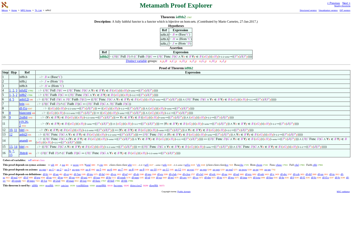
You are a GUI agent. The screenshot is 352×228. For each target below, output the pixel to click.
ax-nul (229, 169)
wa (63, 164)
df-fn (281, 177)
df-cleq (186, 174)
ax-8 (131, 169)
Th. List (38, 10)
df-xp (159, 177)
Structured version (308, 10)
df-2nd (56, 180)
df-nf (125, 174)
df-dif (309, 174)
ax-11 (166, 169)
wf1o (187, 164)
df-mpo (31, 180)
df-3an (77, 174)
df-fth (124, 180)
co (227, 164)
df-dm (207, 177)
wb (52, 164)
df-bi (45, 174)
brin (21, 104)
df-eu (160, 174)
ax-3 (66, 169)
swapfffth (101, 185)
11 (15, 130)
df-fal (102, 174)
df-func (96, 180)
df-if (25, 177)
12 (10, 134)
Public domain (184, 191)
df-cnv (183, 177)
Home (14, 10)
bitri (21, 130)
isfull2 (23, 90)
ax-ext (190, 169)
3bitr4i (23, 153)
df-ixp (83, 180)
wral (88, 164)
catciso (65, 185)
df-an (56, 174)
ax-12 (178, 169)
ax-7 (120, 169)
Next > (346, 3)
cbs (241, 164)
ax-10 (153, 169)
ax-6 (109, 169)
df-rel (171, 177)
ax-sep (216, 169)
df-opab (121, 177)
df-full (110, 180)
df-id (147, 177)
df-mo (148, 174)
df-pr (60, 177)
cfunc (279, 164)
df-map (70, 180)
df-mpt (135, 177)
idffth (35, 185)
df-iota (256, 177)
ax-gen (76, 169)
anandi (23, 140)
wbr (130, 164)
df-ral (236, 174)
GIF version (345, 10)
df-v (272, 174)
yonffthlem (82, 185)
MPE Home (26, 10)
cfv (198, 164)
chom (259, 164)
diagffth (153, 185)
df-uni (84, 177)
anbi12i (24, 99)
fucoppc (118, 185)
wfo (165, 164)
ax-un (267, 169)
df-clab (173, 174)
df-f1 (302, 177)
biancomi (25, 113)
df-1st (44, 180)
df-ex (113, 174)
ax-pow (243, 169)
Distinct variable (136, 61)
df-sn (49, 177)
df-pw (37, 177)
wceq (76, 164)
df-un (320, 174)
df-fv (337, 177)
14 (15, 146)
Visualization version (328, 10)
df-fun (269, 177)
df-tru (90, 174)
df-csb (296, 174)
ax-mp (42, 169)
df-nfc (212, 174)
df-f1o (23, 108)
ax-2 (59, 169)
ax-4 (88, 169)
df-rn (219, 177)
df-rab (260, 174)
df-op (72, 177)
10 (10, 130)
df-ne (224, 174)
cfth (315, 164)
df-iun (96, 177)
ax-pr (255, 169)
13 (10, 146)
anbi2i (23, 134)
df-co (195, 177)
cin (101, 164)
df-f (292, 177)
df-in (332, 174)
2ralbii (23, 117)
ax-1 (51, 169)
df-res (231, 177)
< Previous (333, 3)
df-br (108, 177)
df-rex (248, 174)
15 (10, 155)
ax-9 (142, 169)
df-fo (313, 177)
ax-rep (203, 169)
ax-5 (98, 169)
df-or (66, 174)
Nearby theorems (342, 6)
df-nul (14, 177)
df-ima (243, 177)
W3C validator (343, 191)
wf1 (147, 164)
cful (297, 164)
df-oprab (16, 180)
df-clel (199, 174)
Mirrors (5, 10)
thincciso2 (136, 185)
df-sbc (283, 174)
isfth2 (22, 95)
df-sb (136, 174)
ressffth (49, 185)
